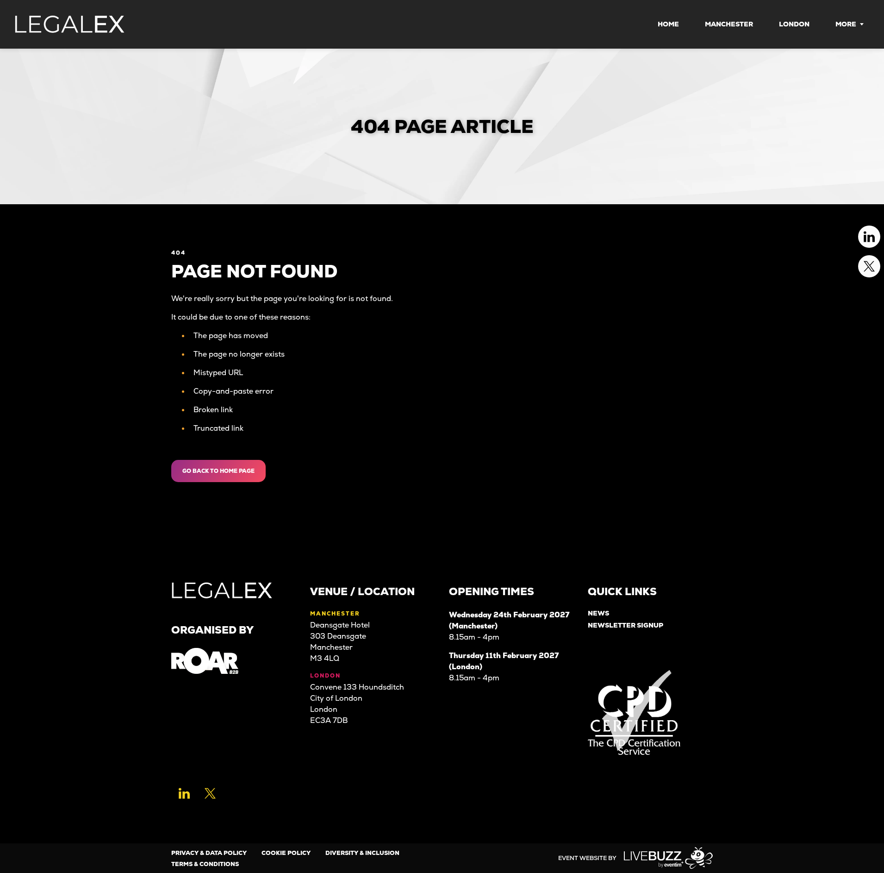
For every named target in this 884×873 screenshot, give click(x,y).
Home (668, 24)
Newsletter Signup (625, 625)
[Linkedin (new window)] (184, 793)
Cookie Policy (286, 852)
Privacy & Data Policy (209, 852)
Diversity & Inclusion (362, 852)
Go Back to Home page (218, 471)
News (598, 613)
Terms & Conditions (205, 863)
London (794, 24)
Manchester (729, 24)
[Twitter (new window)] (210, 793)
